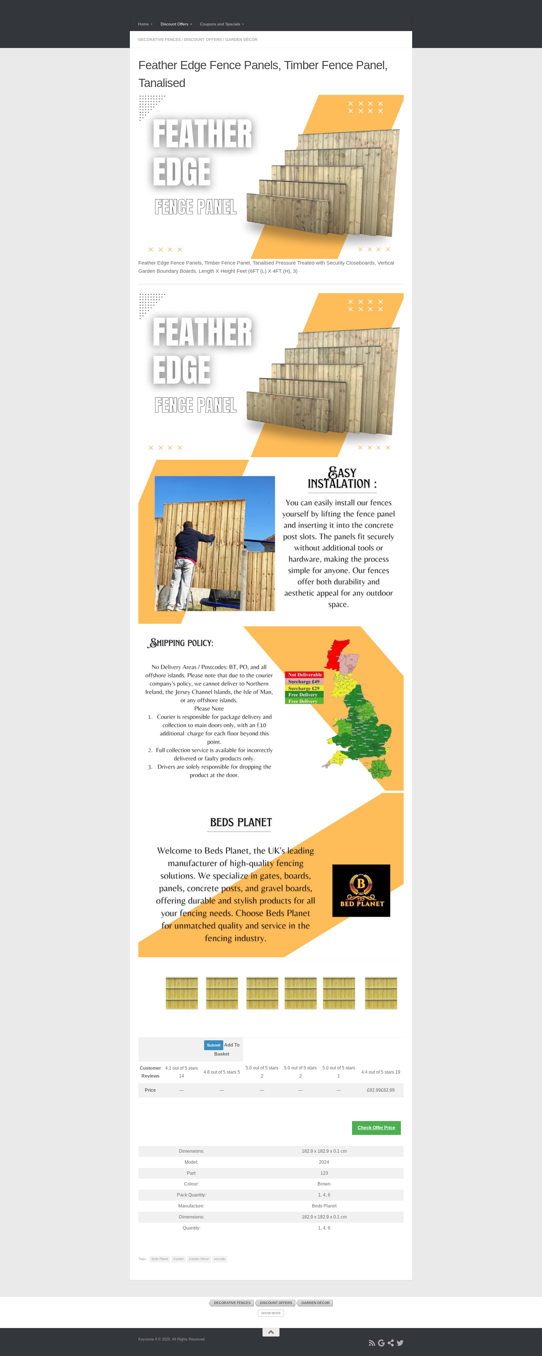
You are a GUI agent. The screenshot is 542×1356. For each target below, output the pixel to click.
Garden (178, 1259)
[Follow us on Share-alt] (390, 1342)
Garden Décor (241, 39)
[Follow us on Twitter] (400, 1342)
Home (143, 24)
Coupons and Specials (220, 24)
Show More (271, 1313)
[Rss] (372, 1342)
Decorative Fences (159, 39)
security (219, 1259)
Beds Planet (160, 1259)
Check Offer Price (376, 1127)
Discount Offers (174, 24)
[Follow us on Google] (381, 1342)
